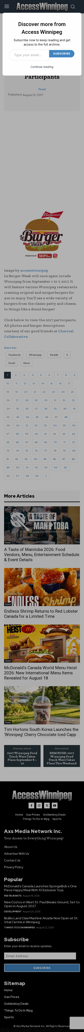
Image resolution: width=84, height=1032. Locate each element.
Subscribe (61, 53)
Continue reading (42, 66)
